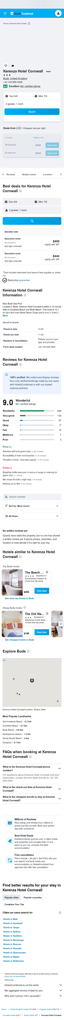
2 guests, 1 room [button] (14, 104)
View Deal (42, 590)
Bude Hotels (29, 1015)
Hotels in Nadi (10, 918)
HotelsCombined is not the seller (21, 985)
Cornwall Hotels (9, 1015)
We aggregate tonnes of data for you (23, 990)
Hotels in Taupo (11, 927)
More (5, 315)
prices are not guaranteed (14, 976)
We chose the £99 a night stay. (22, 479)
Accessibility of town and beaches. (24, 455)
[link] (19, 598)
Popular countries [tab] (33, 897)
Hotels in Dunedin (12, 948)
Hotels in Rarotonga (13, 939)
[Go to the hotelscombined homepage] (21, 13)
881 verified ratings (30, 86)
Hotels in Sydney (12, 931)
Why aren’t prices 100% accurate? (22, 996)
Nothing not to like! (17, 483)
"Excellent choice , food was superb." (26, 459)
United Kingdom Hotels (19, 1009)
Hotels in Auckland (13, 923)
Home (3, 1009)
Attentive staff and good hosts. (23, 451)
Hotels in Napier (11, 956)
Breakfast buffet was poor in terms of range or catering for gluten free (30, 474)
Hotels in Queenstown (14, 952)
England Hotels (45, 1009)
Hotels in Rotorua (12, 944)
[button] (5, 13)
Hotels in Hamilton (12, 935)
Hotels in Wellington (13, 960)
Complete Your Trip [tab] (14, 904)
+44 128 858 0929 (12, 82)
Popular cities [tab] (12, 897)
